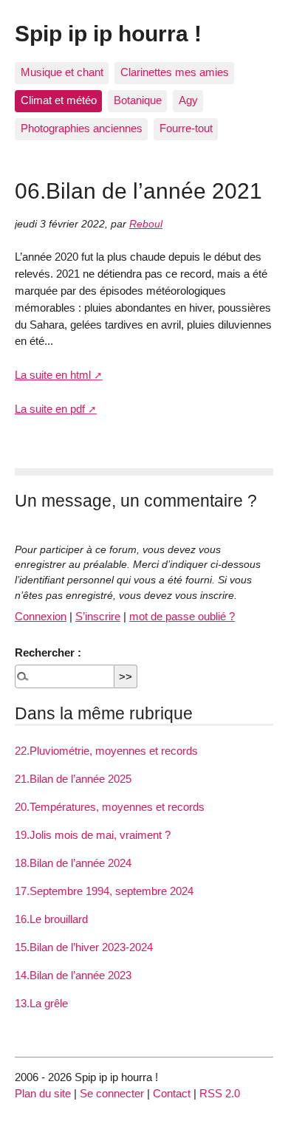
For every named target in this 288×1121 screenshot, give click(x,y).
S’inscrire (97, 616)
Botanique (138, 100)
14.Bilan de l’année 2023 (73, 975)
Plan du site (43, 1093)
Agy (188, 100)
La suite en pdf (50, 408)
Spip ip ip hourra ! (108, 33)
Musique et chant (62, 72)
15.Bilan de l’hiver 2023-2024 (84, 947)
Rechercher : (48, 652)
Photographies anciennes (82, 128)
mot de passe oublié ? (182, 616)
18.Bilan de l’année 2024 (73, 863)
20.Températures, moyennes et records (110, 807)
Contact (172, 1093)
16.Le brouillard (51, 919)
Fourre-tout (186, 128)
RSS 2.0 (219, 1093)
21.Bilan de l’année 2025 (73, 778)
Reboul (145, 224)
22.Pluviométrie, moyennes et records (106, 750)
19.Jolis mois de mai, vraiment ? (93, 835)
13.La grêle (41, 1003)
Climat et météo (59, 100)
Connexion (40, 616)
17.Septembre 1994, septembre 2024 (104, 891)
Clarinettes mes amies (174, 72)
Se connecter (112, 1093)
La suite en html (53, 374)
